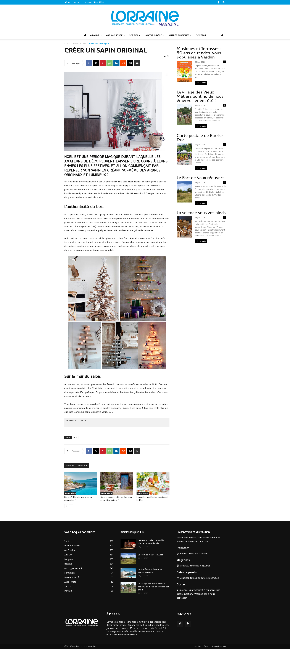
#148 (75, 438)
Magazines (183, 560)
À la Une (94, 35)
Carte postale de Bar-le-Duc (200, 137)
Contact (201, 35)
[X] (96, 63)
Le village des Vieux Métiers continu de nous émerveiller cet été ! (200, 96)
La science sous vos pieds (201, 212)
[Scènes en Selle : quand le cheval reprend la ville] (128, 544)
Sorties (133, 35)
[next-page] (71, 506)
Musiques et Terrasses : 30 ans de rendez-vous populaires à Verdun (199, 52)
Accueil (67, 43)
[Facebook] (218, 2)
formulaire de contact (128, 634)
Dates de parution (187, 572)
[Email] (130, 63)
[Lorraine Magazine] (145, 18)
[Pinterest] (103, 63)
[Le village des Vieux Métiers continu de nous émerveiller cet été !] (128, 587)
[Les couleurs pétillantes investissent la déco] (153, 483)
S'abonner (183, 548)
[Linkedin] (116, 63)
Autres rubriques (179, 35)
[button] (222, 35)
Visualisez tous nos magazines (194, 565)
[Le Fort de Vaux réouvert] (128, 558)
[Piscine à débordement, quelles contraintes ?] (80, 483)
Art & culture (114, 35)
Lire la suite (201, 83)
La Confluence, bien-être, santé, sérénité (150, 571)
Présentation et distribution (193, 532)
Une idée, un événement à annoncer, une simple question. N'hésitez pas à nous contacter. (198, 594)
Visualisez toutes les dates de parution (199, 578)
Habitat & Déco (153, 35)
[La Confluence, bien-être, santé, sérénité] (128, 573)
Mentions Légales (202, 646)
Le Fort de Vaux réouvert (200, 177)
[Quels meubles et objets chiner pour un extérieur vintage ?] (116, 483)
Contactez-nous (219, 646)
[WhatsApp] (109, 63)
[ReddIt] (123, 63)
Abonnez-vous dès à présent (193, 553)
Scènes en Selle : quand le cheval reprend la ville (151, 542)
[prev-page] (66, 506)
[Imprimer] (137, 63)
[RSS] (223, 2)
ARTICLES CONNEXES (76, 465)
